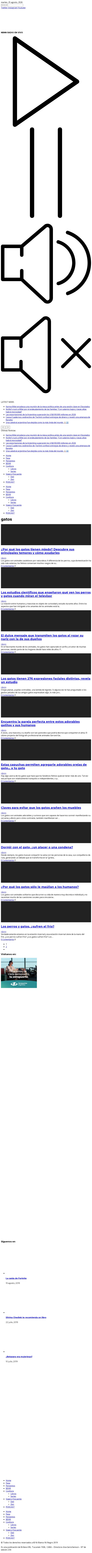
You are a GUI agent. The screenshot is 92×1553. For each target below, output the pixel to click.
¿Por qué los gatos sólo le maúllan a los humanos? (40, 887)
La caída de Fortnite (16, 1278)
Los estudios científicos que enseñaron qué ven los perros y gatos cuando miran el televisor (46, 594)
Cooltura (10, 466)
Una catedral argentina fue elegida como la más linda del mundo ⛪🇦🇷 (37, 422)
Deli (12, 476)
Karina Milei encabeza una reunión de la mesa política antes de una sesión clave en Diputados (48, 406)
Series (13, 471)
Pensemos (10, 461)
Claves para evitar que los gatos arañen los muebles (41, 807)
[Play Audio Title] (46, 126)
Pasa (8, 458)
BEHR (8, 463)
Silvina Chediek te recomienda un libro (26, 1317)
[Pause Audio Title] (46, 217)
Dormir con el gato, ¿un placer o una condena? (37, 847)
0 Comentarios (7, 566)
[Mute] (46, 308)
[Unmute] (46, 399)
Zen (12, 479)
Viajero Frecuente (14, 474)
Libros (13, 468)
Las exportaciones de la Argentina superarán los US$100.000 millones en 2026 (41, 414)
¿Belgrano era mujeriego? (19, 1357)
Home (8, 455)
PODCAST (10, 482)
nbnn (3, 558)
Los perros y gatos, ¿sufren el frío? (27, 926)
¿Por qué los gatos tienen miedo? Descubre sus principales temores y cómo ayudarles (37, 551)
